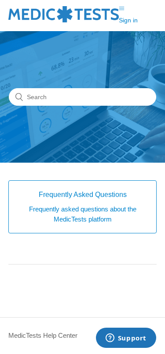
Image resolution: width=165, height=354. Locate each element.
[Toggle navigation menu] (122, 9)
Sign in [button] (128, 20)
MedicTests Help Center (42, 335)
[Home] (63, 20)
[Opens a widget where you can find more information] (125, 339)
